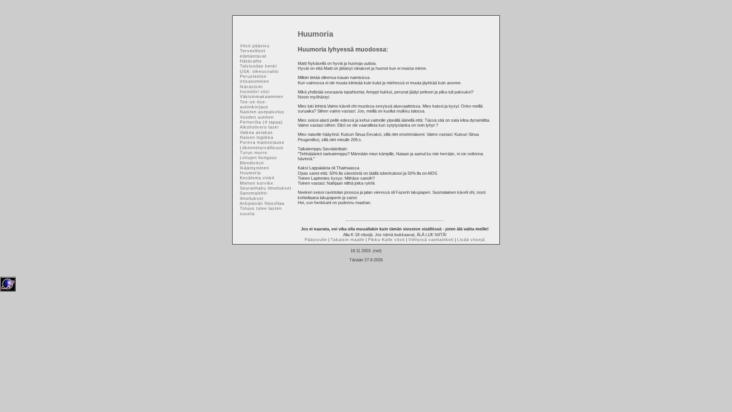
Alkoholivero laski (259, 127)
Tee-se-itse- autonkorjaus (254, 104)
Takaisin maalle (347, 239)
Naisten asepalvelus (262, 111)
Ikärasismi (251, 86)
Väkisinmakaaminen (261, 96)
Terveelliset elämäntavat (253, 53)
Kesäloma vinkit (257, 177)
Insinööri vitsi (255, 91)
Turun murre (253, 152)
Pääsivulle (316, 239)
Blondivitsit (252, 163)
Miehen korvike (256, 183)
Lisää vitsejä (471, 239)
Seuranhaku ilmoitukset (265, 188)
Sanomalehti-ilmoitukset (254, 195)
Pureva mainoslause (262, 142)
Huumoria (250, 173)
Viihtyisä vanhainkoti (431, 239)
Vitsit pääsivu (255, 45)
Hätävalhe (251, 61)
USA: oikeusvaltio (259, 71)
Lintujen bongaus (258, 157)
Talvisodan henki (258, 66)
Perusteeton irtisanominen (254, 79)
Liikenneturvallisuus (262, 147)
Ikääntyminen (254, 168)
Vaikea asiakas (256, 132)
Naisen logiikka (256, 137)
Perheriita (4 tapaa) (261, 122)
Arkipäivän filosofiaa (262, 203)
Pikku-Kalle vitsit (386, 239)
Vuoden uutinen (257, 117)
